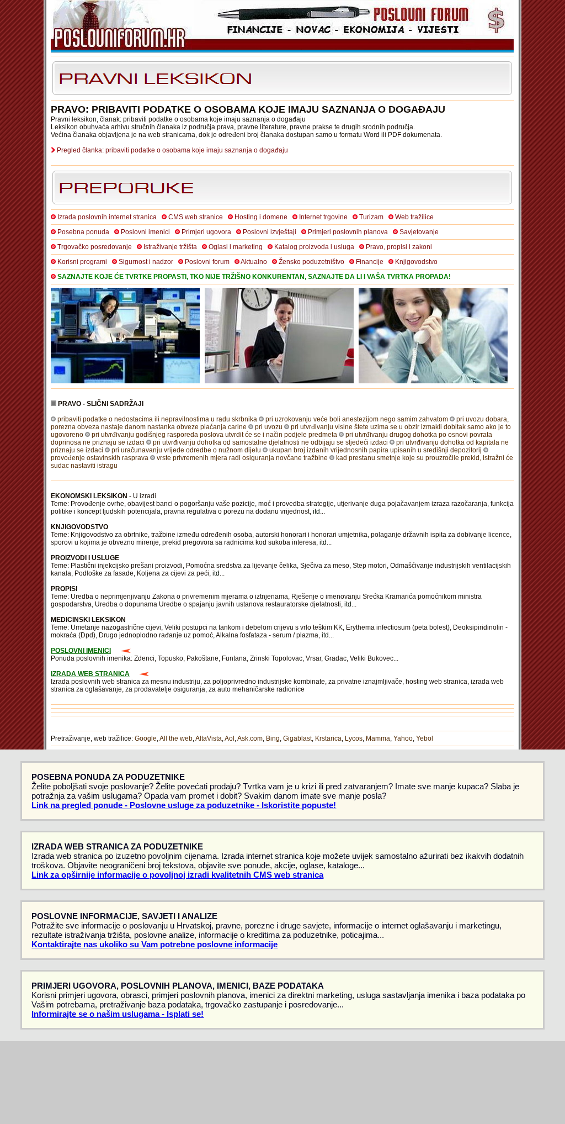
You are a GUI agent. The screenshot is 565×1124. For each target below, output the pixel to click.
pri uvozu (268, 427)
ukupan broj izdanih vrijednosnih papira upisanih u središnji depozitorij (375, 450)
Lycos (354, 738)
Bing (273, 738)
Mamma (378, 738)
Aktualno (254, 262)
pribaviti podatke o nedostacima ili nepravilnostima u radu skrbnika (157, 419)
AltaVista (208, 738)
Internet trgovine (323, 217)
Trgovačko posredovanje (94, 247)
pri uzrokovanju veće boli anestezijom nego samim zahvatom (356, 419)
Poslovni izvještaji (269, 232)
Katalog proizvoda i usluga (314, 247)
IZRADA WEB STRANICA (90, 674)
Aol (229, 738)
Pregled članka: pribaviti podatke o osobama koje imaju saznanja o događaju (172, 150)
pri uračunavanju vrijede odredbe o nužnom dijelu (186, 450)
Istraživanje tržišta (170, 247)
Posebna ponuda (83, 232)
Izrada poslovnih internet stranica (107, 217)
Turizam (371, 217)
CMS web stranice (195, 217)
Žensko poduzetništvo (311, 262)
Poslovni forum (207, 262)
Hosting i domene (260, 217)
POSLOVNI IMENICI (81, 651)
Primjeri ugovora (206, 232)
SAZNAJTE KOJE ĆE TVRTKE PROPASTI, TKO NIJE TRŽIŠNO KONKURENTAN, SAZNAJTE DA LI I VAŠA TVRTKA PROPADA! (254, 277)
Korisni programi (82, 262)
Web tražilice (414, 217)
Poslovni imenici (145, 232)
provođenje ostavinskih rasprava (99, 458)
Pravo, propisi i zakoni (399, 247)
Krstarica (328, 738)
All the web (176, 738)
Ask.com (250, 738)
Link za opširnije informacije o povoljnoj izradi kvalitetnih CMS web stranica (177, 874)
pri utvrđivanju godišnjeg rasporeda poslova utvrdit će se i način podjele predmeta (214, 435)
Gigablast (297, 738)
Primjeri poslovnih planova (348, 232)
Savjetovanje (419, 232)
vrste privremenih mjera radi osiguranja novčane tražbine (242, 458)
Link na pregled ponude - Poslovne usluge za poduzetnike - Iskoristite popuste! (183, 805)
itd (316, 511)
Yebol (424, 738)
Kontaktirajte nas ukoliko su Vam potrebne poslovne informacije (154, 944)
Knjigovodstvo (416, 262)
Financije (369, 262)
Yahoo (403, 738)
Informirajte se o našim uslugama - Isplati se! (117, 1014)
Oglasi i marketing (236, 247)
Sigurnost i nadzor (146, 262)
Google (146, 738)
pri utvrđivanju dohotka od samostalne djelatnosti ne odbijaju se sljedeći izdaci (270, 442)
